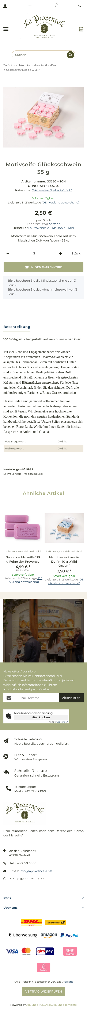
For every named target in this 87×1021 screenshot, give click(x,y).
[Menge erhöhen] (60, 253)
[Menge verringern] (7, 253)
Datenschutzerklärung (20, 680)
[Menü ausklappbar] (5, 29)
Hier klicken (41, 717)
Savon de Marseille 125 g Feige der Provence (23, 559)
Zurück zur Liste (13, 65)
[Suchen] (70, 54)
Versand (54, 224)
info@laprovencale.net (36, 871)
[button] (30, 6)
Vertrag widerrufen (43, 991)
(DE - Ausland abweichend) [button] (60, 202)
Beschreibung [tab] (16, 327)
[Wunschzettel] (80, 6)
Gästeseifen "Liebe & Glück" (52, 190)
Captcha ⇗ (58, 721)
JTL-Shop (32, 1004)
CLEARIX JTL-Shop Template (58, 1004)
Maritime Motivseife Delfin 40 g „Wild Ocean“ (64, 561)
